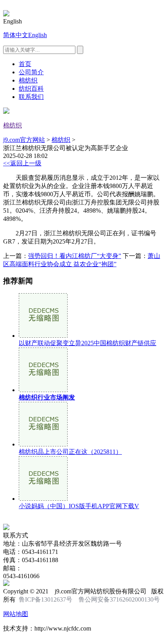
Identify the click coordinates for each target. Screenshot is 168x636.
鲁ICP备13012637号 (45, 599)
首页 (25, 64)
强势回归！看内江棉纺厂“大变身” (74, 256)
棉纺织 (28, 80)
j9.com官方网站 (24, 139)
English (37, 35)
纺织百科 (31, 88)
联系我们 (31, 96)
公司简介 (31, 72)
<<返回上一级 (22, 163)
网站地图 (15, 614)
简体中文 (15, 35)
